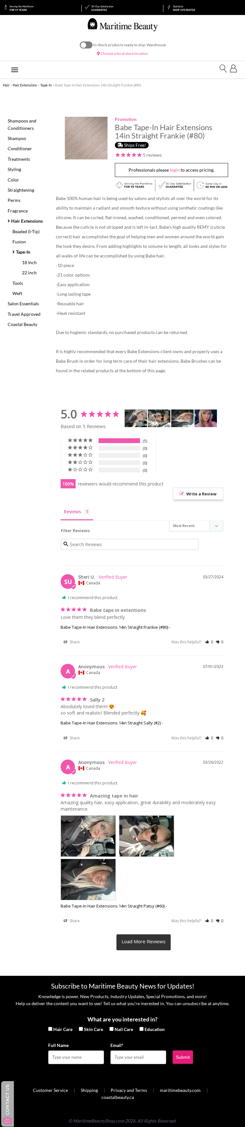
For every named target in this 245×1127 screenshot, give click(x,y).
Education (155, 1029)
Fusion (19, 241)
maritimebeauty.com (180, 1090)
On (86, 44)
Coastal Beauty (22, 324)
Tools (17, 283)
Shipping (89, 1090)
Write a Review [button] (201, 494)
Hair (6, 85)
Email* (116, 1045)
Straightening (21, 190)
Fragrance (18, 210)
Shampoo (17, 138)
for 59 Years (21, 8)
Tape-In (46, 85)
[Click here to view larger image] (86, 138)
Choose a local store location (124, 53)
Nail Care (124, 1029)
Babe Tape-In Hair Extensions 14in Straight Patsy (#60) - (114, 906)
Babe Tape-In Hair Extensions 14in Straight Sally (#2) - (112, 723)
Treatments (19, 159)
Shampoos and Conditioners (22, 124)
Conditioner (20, 148)
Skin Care (93, 1029)
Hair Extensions (25, 85)
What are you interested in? (122, 1019)
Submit (183, 1057)
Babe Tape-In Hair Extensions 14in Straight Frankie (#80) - (115, 627)
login (175, 170)
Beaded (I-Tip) (26, 231)
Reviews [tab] (72, 511)
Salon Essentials (23, 303)
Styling (14, 169)
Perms (14, 200)
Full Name (58, 1045)
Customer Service (50, 1090)
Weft (17, 293)
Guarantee (102, 8)
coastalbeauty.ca (117, 1097)
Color (13, 179)
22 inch (29, 272)
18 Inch (29, 262)
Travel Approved (24, 314)
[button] (209, 642)
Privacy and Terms (129, 1090)
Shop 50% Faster (184, 8)
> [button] (143, 942)
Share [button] (74, 642)
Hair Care (62, 1029)
